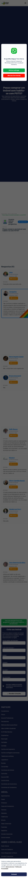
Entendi (14, 874)
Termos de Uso (10, 866)
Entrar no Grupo (14, 70)
